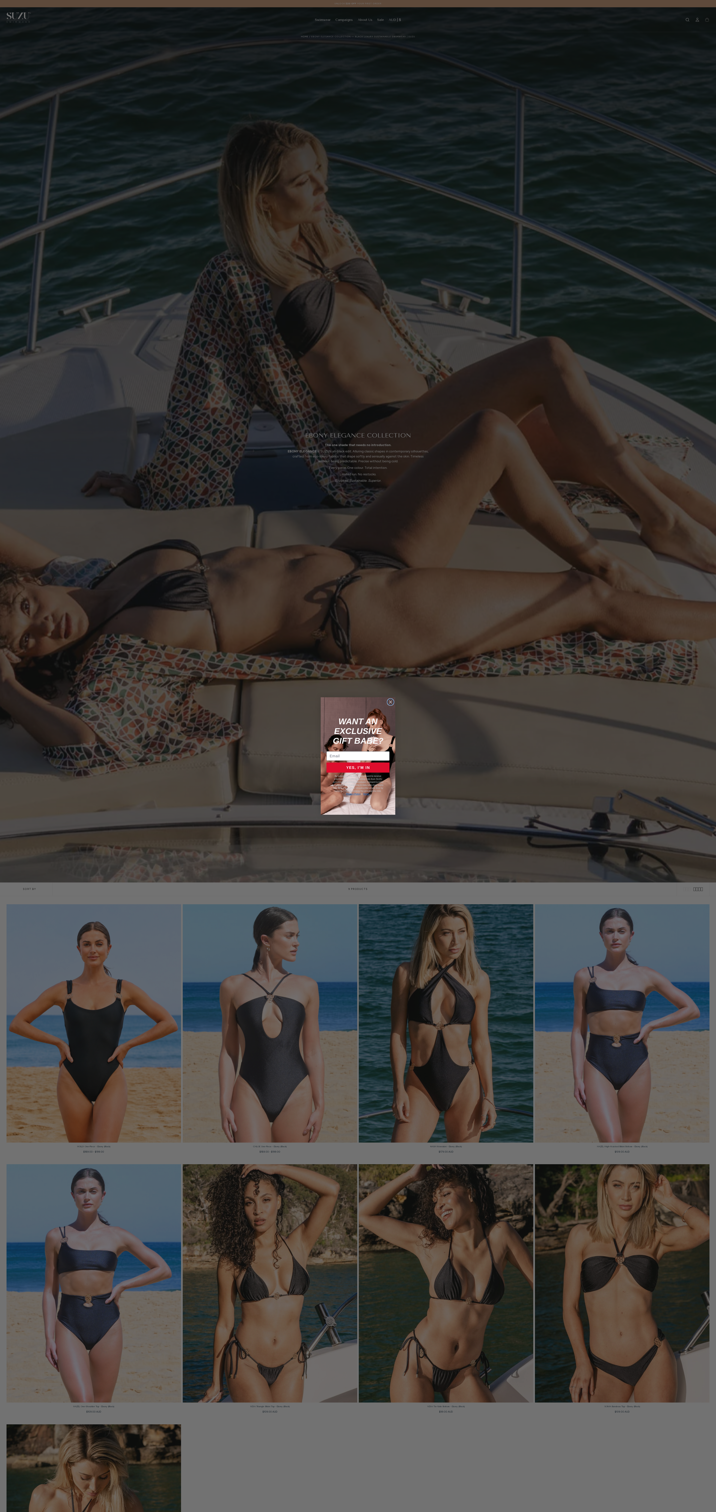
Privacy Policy (353, 794)
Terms (366, 794)
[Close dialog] (390, 702)
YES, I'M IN (358, 768)
